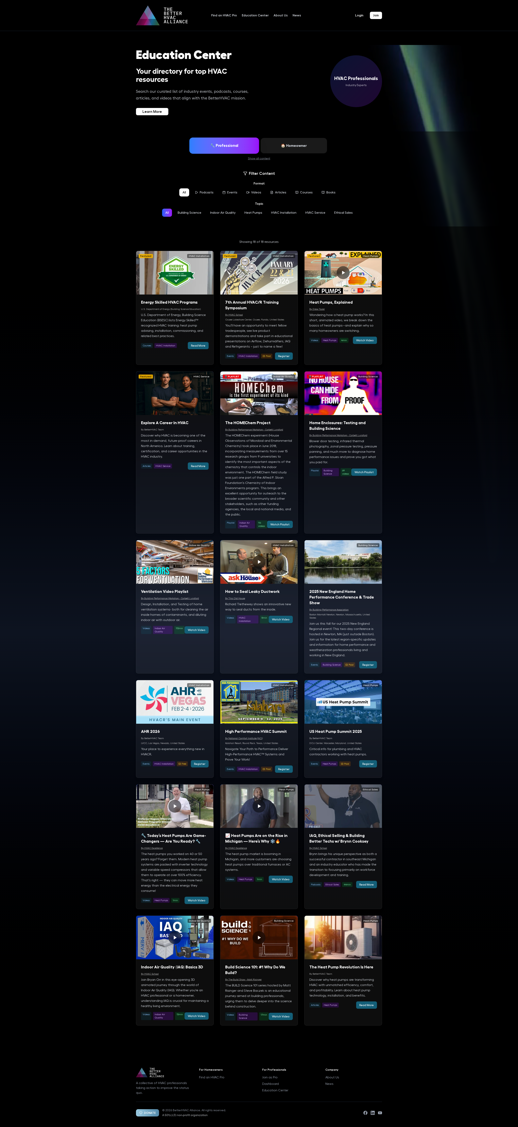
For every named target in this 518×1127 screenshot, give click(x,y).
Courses (306, 192)
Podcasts (206, 192)
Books (330, 192)
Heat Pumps (253, 212)
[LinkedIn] (373, 1113)
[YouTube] (380, 1113)
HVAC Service (315, 212)
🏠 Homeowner (294, 145)
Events (232, 192)
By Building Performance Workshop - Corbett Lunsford (254, 429)
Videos (256, 192)
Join (376, 15)
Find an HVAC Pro (224, 15)
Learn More (152, 111)
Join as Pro (270, 1077)
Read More (198, 345)
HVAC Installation (283, 212)
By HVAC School (234, 315)
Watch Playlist (280, 524)
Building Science (189, 212)
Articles (280, 192)
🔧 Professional (224, 146)
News (297, 15)
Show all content (259, 158)
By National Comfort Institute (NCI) (244, 738)
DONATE (150, 1112)
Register (284, 356)
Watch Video (365, 340)
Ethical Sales (343, 212)
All (184, 192)
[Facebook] (365, 1113)
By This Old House (235, 598)
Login (359, 15)
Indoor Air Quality (223, 212)
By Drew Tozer (317, 309)
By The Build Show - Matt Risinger (243, 979)
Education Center (255, 15)
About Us (281, 15)
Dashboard (270, 1083)
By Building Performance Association (329, 609)
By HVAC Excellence (152, 848)
